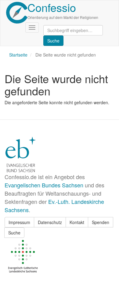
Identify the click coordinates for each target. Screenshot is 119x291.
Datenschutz (50, 222)
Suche (14, 233)
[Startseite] (17, 13)
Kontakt (77, 222)
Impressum (19, 222)
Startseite (18, 55)
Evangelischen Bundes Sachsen (44, 185)
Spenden (100, 222)
